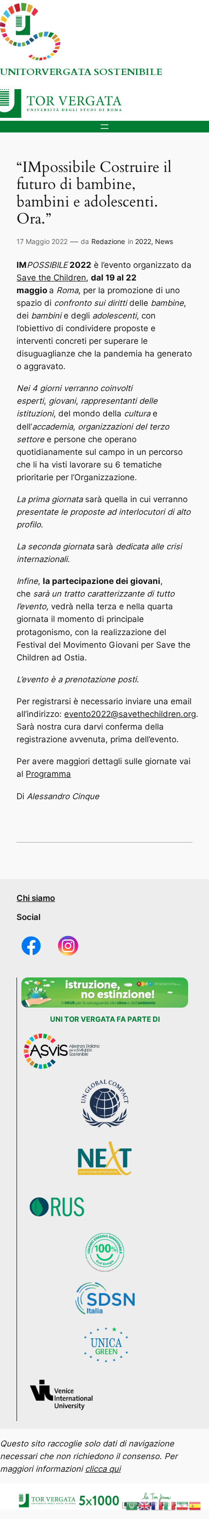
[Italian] (170, 1505)
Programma (48, 774)
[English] (145, 1505)
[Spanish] (195, 1505)
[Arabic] (132, 1505)
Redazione (108, 241)
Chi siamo (36, 898)
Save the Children (51, 277)
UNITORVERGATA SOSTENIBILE (81, 71)
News (164, 241)
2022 (143, 241)
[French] (157, 1505)
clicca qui (103, 1469)
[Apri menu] (104, 126)
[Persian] (182, 1505)
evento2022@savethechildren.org (130, 714)
